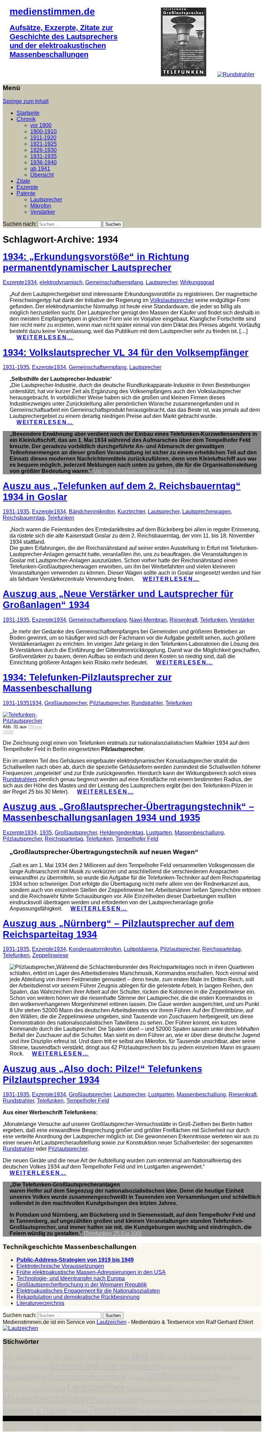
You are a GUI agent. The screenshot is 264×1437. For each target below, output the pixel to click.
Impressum (29, 1428)
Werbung (228, 1411)
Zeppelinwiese (50, 955)
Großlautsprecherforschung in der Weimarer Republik (81, 1284)
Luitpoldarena (140, 949)
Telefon (78, 1411)
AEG (183, 1358)
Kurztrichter (131, 512)
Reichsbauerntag (24, 518)
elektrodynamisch (61, 282)
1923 (8, 1357)
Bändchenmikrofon (92, 512)
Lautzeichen (111, 1322)
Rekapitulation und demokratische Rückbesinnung (78, 1297)
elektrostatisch (217, 1367)
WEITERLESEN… (45, 337)
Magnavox (205, 1389)
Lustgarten (159, 833)
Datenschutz (63, 1428)
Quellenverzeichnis (107, 1428)
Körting (54, 1388)
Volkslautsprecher (172, 300)
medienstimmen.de (52, 11)
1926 (46, 1358)
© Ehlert (145, 1428)
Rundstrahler (147, 703)
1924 (21, 1357)
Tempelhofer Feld (137, 839)
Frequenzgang (25, 1377)
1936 (157, 1357)
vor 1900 (41, 125)
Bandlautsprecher (208, 1357)
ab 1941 (40, 169)
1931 (79, 1357)
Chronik (26, 119)
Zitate (23, 181)
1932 (94, 1357)
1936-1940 (43, 162)
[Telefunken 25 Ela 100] (112, 1233)
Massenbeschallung (199, 833)
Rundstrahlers (20, 779)
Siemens (253, 1401)
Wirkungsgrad (197, 282)
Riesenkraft (183, 620)
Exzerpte (27, 187)
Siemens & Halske (35, 1410)
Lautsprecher (46, 199)
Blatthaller (241, 1357)
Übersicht (42, 175)
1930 (68, 1358)
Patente (25, 193)
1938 (171, 1357)
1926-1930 (43, 150)
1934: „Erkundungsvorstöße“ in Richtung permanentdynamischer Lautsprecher (96, 262)
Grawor (136, 1377)
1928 (57, 1358)
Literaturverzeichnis (40, 1303)
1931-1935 (43, 156)
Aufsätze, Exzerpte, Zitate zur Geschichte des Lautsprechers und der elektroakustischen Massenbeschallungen (64, 41)
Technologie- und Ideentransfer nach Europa (70, 1278)
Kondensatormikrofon (95, 949)
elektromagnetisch (181, 1367)
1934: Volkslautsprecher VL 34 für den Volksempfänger (126, 352)
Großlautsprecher (65, 703)
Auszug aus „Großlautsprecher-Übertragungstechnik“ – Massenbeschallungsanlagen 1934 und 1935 (128, 812)
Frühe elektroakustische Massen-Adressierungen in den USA (91, 1272)
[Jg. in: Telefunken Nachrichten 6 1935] (141, 471)
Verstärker (42, 212)
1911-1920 (43, 138)
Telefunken (60, 518)
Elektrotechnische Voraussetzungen (60, 1266)
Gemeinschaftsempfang (114, 282)
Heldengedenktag (121, 833)
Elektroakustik (75, 1365)
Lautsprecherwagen (206, 512)
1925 (34, 1357)
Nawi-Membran (148, 620)
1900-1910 (43, 131)
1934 (30, 282)
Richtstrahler (179, 1401)
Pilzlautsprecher (109, 703)
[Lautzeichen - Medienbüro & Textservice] (20, 1328)
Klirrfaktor (231, 1377)
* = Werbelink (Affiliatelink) (192, 1428)
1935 (46, 833)
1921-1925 (43, 144)
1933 (108, 1357)
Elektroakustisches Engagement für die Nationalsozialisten (88, 1291)
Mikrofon (40, 206)
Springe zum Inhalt (25, 101)
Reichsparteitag (64, 839)
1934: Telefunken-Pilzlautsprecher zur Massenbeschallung (87, 683)
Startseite (28, 113)
